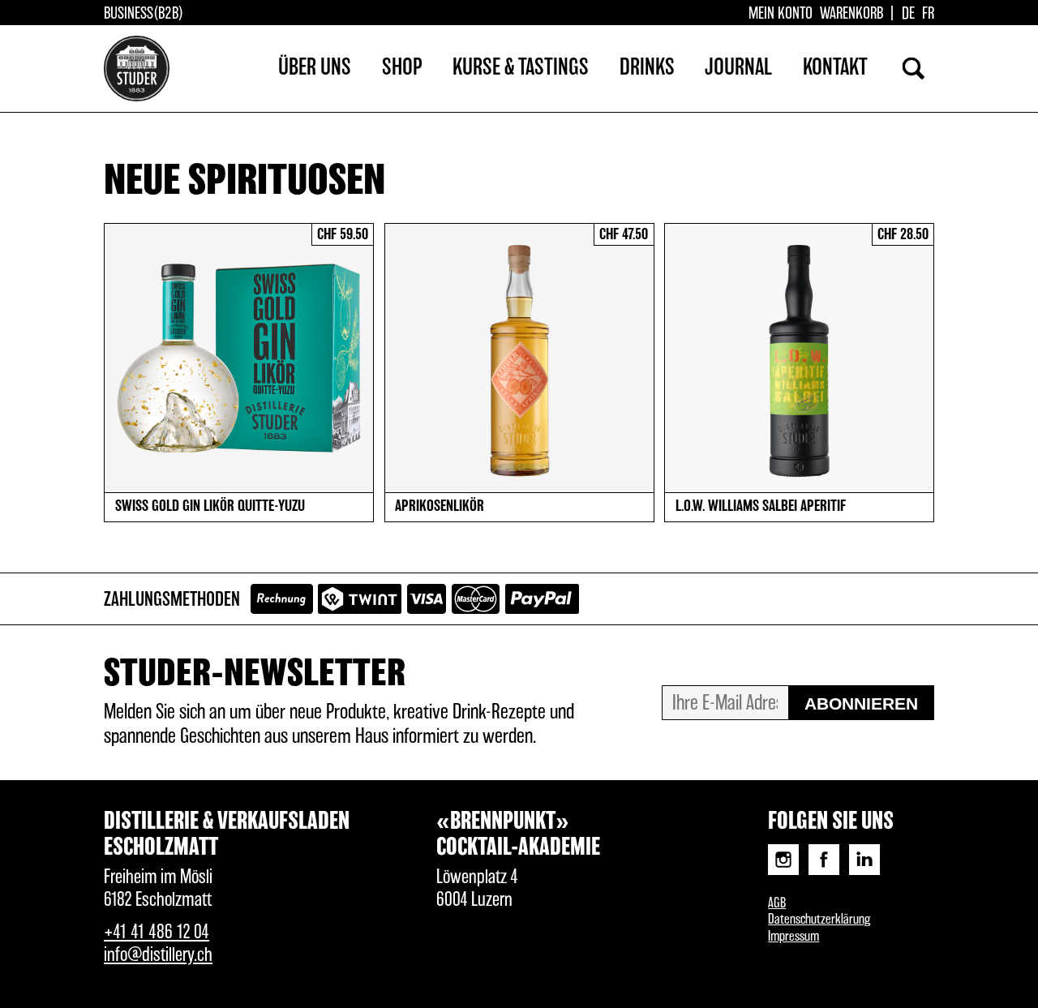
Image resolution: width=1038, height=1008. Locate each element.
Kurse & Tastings (521, 68)
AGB (777, 903)
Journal (738, 68)
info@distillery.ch (158, 955)
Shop (402, 68)
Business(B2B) (143, 14)
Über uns (314, 68)
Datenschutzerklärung (819, 919)
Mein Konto (780, 14)
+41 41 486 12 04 (156, 933)
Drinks (647, 68)
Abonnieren (861, 703)
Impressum (793, 936)
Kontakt (835, 68)
